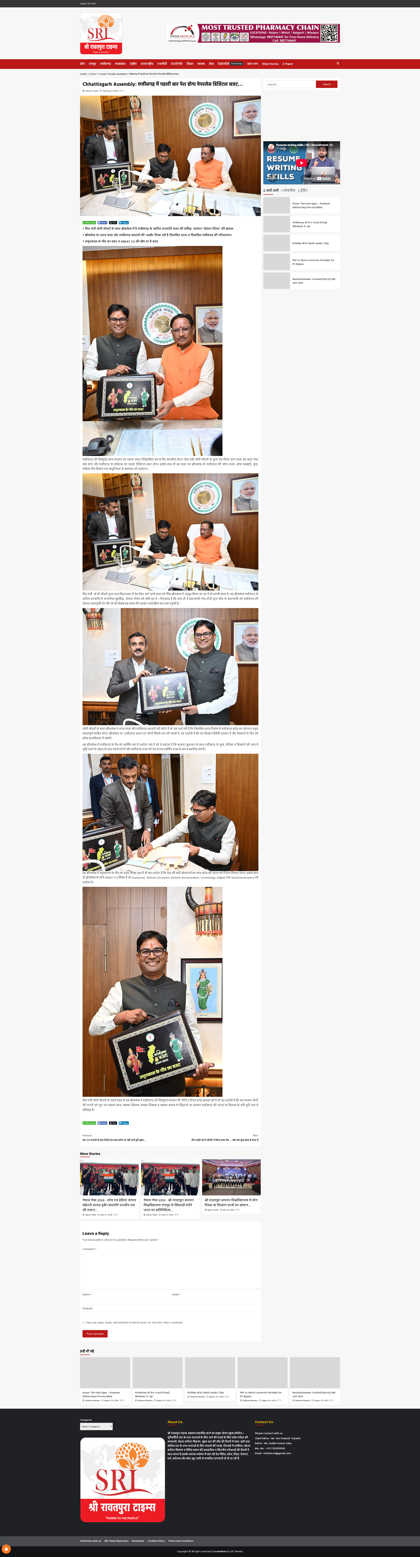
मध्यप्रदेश (120, 64)
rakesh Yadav (91, 91)
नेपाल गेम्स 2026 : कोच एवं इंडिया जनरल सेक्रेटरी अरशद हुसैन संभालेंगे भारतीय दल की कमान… (109, 1205)
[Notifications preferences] (6, 1549)
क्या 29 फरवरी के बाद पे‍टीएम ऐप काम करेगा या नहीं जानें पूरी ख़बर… (114, 1138)
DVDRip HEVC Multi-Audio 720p (311, 243)
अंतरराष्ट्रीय (147, 64)
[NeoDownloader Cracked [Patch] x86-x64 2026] (315, 1372)
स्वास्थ (201, 64)
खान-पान (252, 64)
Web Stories (270, 64)
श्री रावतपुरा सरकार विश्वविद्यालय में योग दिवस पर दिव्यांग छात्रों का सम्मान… (231, 1203)
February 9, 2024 (110, 91)
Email (176, 1295)
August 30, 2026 (111, 1400)
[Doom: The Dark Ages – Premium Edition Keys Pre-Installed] (105, 1372)
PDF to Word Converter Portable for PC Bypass (313, 262)
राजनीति (162, 64)
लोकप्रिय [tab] (288, 190)
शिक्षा (190, 64)
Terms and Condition (180, 1541)
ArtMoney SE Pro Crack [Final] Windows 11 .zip (310, 224)
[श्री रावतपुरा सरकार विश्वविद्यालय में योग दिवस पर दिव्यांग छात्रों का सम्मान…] (231, 1177)
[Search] (338, 63)
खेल (211, 64)
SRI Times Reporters (116, 1541)
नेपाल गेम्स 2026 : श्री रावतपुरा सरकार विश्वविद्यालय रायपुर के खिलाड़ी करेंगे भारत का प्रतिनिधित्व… (169, 1205)
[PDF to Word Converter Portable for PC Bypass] (263, 1372)
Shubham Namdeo (92, 1400)
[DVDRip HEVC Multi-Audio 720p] (210, 1372)
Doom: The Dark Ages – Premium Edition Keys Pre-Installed (311, 206)
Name (87, 1295)
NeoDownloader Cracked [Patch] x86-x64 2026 (314, 281)
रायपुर (92, 64)
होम (82, 64)
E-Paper (288, 64)
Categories (86, 1420)
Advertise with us (90, 1541)
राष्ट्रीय (133, 64)
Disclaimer (138, 1541)
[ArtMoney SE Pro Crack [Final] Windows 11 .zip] (158, 1372)
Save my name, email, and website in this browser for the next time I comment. (134, 1323)
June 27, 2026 (106, 1214)
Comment (89, 1249)
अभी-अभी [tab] (272, 190)
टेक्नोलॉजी (230, 64)
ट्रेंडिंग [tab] (303, 190)
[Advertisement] (301, 116)
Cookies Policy (156, 1541)
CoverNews (220, 1551)
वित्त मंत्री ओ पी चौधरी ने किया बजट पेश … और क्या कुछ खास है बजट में (225, 1138)
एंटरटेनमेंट (177, 64)
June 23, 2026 (228, 1210)
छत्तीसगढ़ (105, 64)
